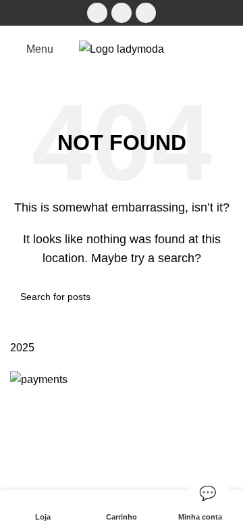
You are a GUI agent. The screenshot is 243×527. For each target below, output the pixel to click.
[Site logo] (121, 48)
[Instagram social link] (121, 13)
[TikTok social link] (146, 13)
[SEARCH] (217, 296)
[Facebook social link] (97, 13)
